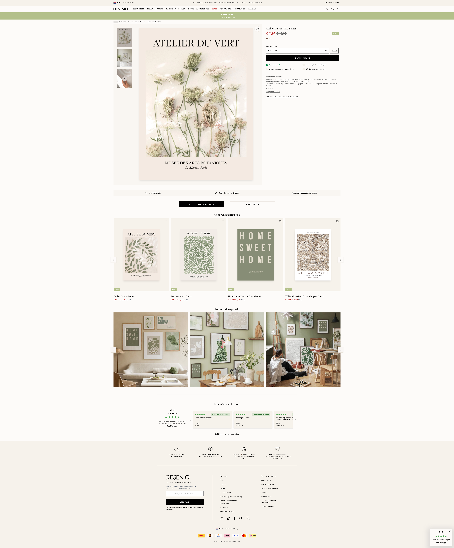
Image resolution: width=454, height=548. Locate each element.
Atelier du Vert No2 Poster (150, 22)
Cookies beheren (268, 506)
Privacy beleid (175, 507)
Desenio (233, 541)
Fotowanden (226, 9)
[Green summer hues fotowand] (151, 349)
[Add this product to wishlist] (257, 29)
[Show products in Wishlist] (332, 9)
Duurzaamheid (225, 493)
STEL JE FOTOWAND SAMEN (201, 204)
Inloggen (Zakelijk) (227, 511)
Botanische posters (129, 22)
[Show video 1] (124, 78)
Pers (221, 480)
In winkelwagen (302, 58)
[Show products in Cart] (337, 9)
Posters (159, 9)
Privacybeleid (266, 497)
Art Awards (224, 507)
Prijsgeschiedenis (273, 92)
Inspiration (240, 9)
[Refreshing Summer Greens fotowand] (227, 349)
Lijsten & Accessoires (198, 9)
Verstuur (184, 502)
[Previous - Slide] (113, 260)
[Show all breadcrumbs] (116, 22)
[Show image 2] (124, 58)
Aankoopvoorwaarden (269, 488)
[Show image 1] (124, 37)
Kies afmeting (271, 46)
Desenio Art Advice (268, 476)
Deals (214, 9)
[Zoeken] (327, 9)
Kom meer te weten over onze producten (282, 97)
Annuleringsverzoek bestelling (269, 501)
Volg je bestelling (267, 484)
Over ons (223, 476)
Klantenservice (267, 480)
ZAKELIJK (252, 9)
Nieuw (150, 9)
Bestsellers (138, 9)
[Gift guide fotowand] (303, 349)
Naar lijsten (252, 204)
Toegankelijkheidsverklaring (231, 497)
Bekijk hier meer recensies (227, 434)
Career (222, 488)
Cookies (264, 493)
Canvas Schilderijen (175, 9)
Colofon (223, 484)
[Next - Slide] (340, 260)
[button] (334, 50)
